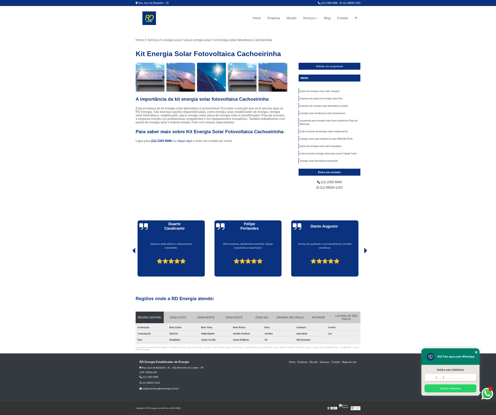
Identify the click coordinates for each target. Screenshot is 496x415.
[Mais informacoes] (356, 18)
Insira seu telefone (450, 369)
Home (257, 18)
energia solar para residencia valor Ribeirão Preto (326, 138)
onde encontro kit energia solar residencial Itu (324, 131)
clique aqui (184, 141)
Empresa (274, 18)
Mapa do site (349, 362)
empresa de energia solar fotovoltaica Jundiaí (324, 106)
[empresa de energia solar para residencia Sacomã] (180, 77)
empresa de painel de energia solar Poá (321, 98)
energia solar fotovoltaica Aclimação (319, 161)
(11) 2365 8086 (329, 3)
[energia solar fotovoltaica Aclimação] (211, 77)
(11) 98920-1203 (351, 3)
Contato (342, 18)
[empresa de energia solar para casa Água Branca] (272, 77)
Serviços (309, 18)
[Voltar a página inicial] (149, 18)
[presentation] (128, 265)
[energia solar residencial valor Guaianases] (242, 77)
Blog (327, 18)
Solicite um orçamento (329, 66)
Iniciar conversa (450, 388)
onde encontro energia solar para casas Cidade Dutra (328, 153)
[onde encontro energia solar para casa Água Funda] (150, 77)
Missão (291, 18)
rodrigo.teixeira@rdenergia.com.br (160, 388)
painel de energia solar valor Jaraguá (319, 91)
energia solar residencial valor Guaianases (322, 113)
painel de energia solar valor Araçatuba (320, 146)
